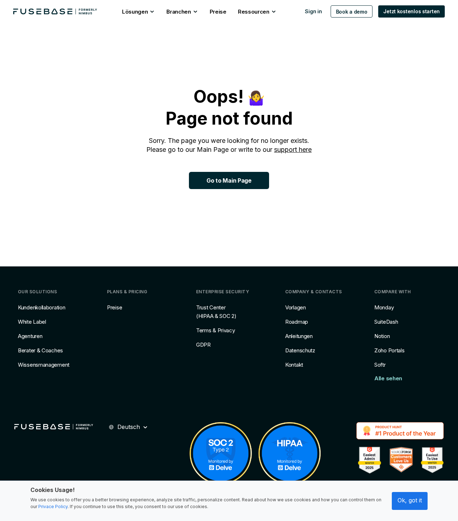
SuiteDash (386, 321)
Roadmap (296, 321)
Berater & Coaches (40, 350)
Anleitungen (299, 336)
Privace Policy (53, 506)
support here (293, 149)
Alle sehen (388, 378)
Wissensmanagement (43, 364)
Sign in (313, 11)
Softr (380, 364)
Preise (114, 307)
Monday (384, 307)
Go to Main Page (228, 180)
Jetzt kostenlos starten (411, 11)
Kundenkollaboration (41, 307)
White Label (32, 321)
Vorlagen (295, 307)
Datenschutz (300, 350)
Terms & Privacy (215, 330)
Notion (382, 336)
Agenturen (30, 336)
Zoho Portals (389, 350)
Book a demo (351, 12)
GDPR (203, 344)
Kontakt (294, 364)
